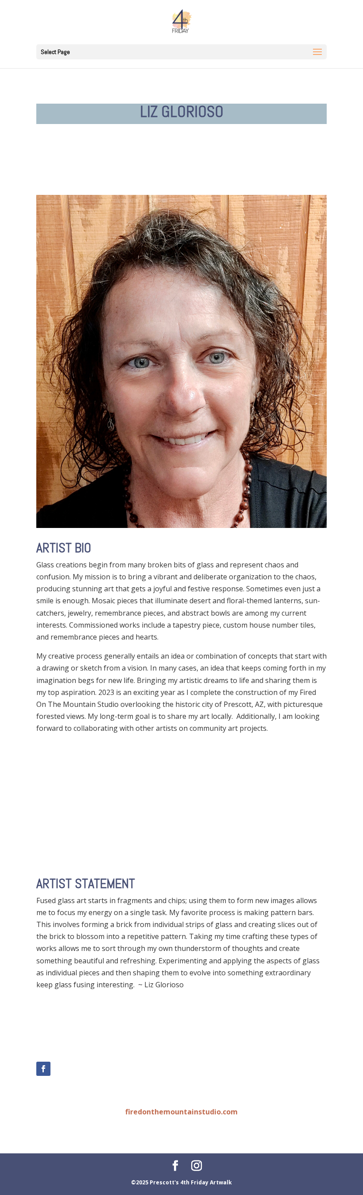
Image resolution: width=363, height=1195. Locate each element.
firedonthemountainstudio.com (181, 1112)
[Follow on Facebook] (43, 1069)
